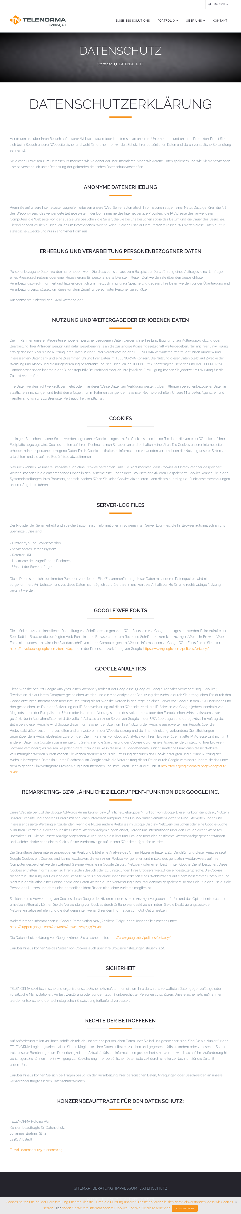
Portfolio (166, 20)
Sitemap (82, 1188)
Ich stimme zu (185, 1208)
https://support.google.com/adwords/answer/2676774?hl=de (56, 927)
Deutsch (219, 4)
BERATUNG (102, 1188)
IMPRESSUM (126, 1188)
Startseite (104, 64)
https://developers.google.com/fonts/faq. (41, 649)
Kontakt (220, 20)
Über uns (194, 20)
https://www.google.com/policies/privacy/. (176, 649)
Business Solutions (133, 20)
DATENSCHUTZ (153, 1188)
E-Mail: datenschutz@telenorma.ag (36, 1150)
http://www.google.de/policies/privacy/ (140, 938)
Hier (58, 1208)
